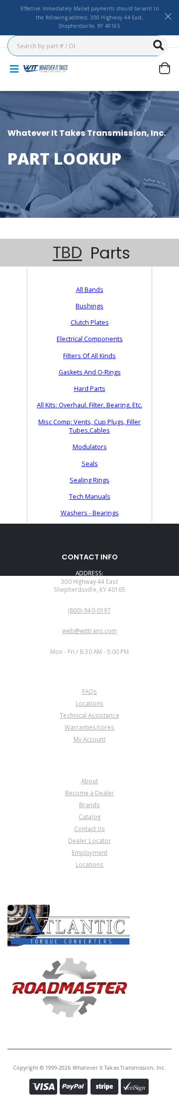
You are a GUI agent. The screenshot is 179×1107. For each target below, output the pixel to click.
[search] (158, 46)
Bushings (89, 306)
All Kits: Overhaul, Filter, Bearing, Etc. (89, 405)
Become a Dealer (89, 793)
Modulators (90, 447)
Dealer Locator (89, 840)
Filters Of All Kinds (89, 356)
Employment (89, 852)
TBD (67, 253)
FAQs (89, 691)
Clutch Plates (90, 322)
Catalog (89, 817)
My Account (90, 739)
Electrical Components (90, 339)
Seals (90, 464)
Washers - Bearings (90, 513)
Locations (90, 703)
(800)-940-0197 (89, 610)
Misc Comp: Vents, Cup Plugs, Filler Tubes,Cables (89, 426)
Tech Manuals (89, 496)
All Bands (89, 289)
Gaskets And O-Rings (90, 372)
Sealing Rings (89, 480)
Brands (89, 805)
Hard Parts (89, 388)
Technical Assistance (89, 715)
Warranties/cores (90, 727)
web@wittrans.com (89, 631)
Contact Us (89, 828)
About (89, 781)
